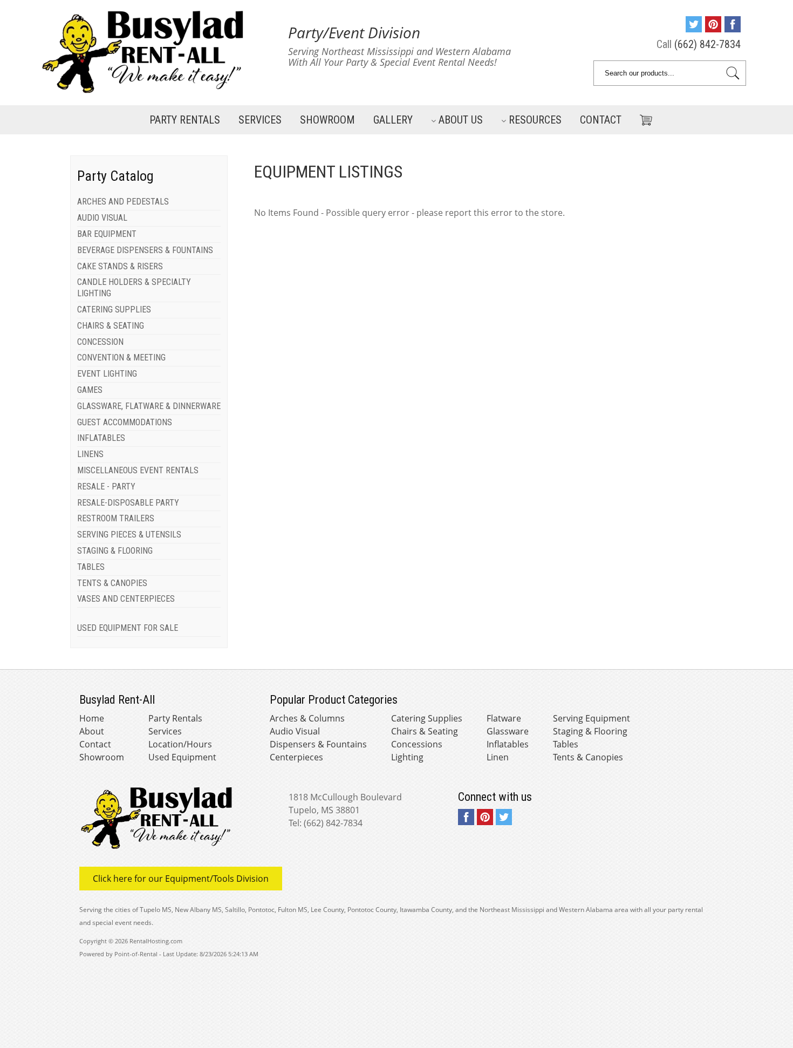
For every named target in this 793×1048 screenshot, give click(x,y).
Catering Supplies (426, 718)
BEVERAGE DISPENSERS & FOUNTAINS (145, 250)
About (91, 731)
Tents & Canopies (588, 757)
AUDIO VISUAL (102, 218)
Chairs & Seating (424, 731)
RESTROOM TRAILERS (115, 518)
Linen (498, 757)
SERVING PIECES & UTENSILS (129, 534)
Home (91, 718)
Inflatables (508, 744)
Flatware (504, 718)
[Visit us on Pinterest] (713, 28)
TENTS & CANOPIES (112, 583)
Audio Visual (295, 731)
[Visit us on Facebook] (732, 28)
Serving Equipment (591, 718)
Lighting (407, 757)
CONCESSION (100, 342)
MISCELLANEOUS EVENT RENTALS (138, 470)
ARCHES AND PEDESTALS (123, 201)
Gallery (393, 119)
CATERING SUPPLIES (114, 309)
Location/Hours (180, 744)
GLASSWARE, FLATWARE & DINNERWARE (149, 406)
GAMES (89, 390)
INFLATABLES (101, 438)
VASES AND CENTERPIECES (126, 599)
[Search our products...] (733, 73)
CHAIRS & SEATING (110, 326)
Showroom (327, 119)
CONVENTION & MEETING (121, 357)
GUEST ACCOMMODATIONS (124, 422)
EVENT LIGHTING (107, 374)
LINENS (90, 454)
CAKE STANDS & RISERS (120, 266)
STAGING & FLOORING (115, 551)
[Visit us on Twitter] (694, 28)
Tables (565, 744)
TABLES (91, 567)
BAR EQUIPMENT (106, 234)
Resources (535, 119)
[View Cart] (642, 118)
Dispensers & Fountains (318, 744)
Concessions (416, 744)
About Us (461, 119)
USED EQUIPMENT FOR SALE (127, 628)
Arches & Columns (307, 718)
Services (260, 119)
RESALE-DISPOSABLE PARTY (128, 503)
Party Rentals (184, 119)
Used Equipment (182, 757)
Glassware (508, 731)
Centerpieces (296, 757)
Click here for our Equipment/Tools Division (181, 878)
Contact (600, 119)
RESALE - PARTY (106, 486)
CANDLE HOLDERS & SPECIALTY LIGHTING (134, 287)
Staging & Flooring (590, 731)
